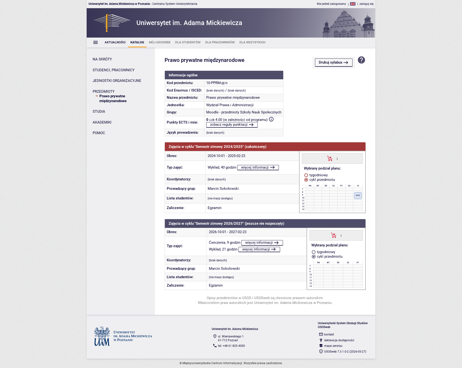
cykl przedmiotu (321, 179)
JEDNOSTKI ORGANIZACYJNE (117, 81)
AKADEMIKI (102, 122)
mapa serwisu (333, 346)
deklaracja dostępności (339, 340)
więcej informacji (255, 167)
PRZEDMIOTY (104, 91)
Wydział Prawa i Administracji (230, 105)
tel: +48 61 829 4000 (231, 346)
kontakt (329, 334)
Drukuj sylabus (330, 62)
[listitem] (115, 42)
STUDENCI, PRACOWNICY (114, 70)
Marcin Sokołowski (223, 188)
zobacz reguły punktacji (229, 124)
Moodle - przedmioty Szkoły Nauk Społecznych (243, 112)
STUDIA (99, 111)
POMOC (99, 133)
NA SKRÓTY (102, 59)
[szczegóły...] (337, 158)
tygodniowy (318, 175)
